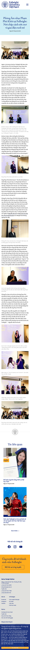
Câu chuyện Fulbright (14, 599)
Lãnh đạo (11, 603)
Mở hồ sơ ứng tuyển (13, 567)
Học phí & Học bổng (6, 616)
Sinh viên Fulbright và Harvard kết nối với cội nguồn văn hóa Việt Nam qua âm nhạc (14, 521)
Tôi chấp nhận (15, 647)
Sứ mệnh (11, 601)
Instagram (3, 601)
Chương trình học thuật (7, 612)
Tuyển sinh (4, 614)
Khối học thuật (12, 605)
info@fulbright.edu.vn (6, 587)
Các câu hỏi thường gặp (7, 617)
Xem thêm (14, 530)
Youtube (3, 603)
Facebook (3, 599)
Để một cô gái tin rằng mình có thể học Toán (13, 480)
